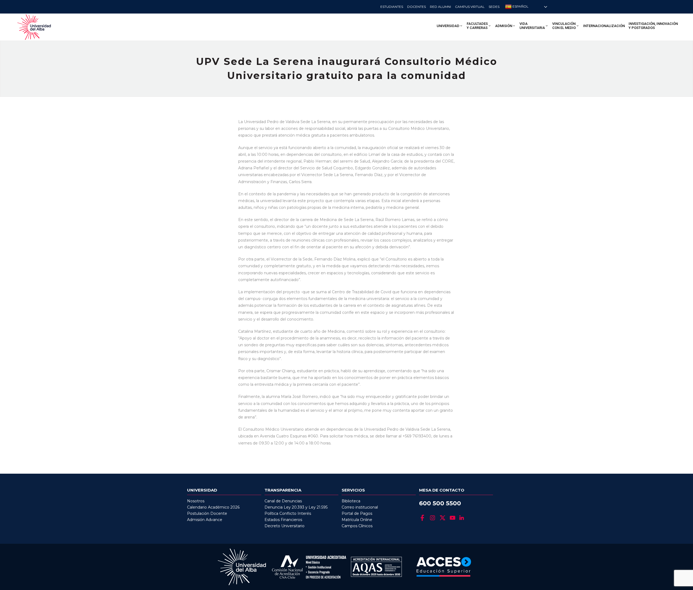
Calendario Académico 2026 (213, 507)
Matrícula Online (357, 519)
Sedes (494, 7)
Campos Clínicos (357, 525)
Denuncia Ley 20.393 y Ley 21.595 (296, 507)
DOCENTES (416, 7)
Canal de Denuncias (283, 501)
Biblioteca (351, 501)
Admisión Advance (204, 519)
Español (520, 6)
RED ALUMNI (440, 7)
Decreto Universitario (284, 525)
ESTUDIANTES (391, 7)
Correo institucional (360, 507)
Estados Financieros (283, 519)
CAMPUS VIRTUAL (470, 7)
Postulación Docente (207, 513)
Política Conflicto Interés (287, 513)
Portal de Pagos (357, 513)
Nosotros (195, 501)
